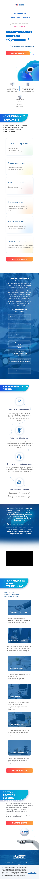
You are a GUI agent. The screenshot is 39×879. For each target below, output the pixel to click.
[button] (18, 53)
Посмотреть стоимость (19, 17)
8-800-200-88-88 (19, 26)
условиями (13, 877)
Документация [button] (19, 13)
